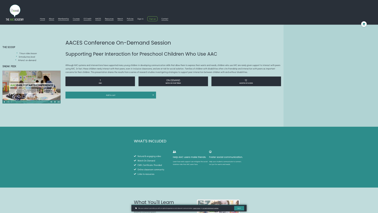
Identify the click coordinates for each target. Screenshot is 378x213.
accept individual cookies (210, 208)
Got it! (239, 208)
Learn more (196, 208)
